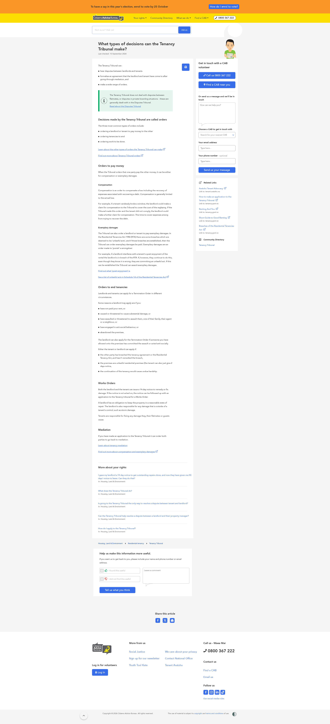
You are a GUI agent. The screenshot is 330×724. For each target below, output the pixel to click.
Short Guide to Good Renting (213, 217)
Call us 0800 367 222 (217, 75)
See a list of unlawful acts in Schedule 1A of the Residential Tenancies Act (132, 277)
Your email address (208, 142)
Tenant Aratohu (174, 665)
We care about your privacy (181, 651)
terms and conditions (215, 713)
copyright (198, 713)
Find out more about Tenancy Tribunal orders (119, 155)
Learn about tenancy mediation (112, 445)
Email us (208, 677)
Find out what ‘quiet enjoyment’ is (114, 271)
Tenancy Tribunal (156, 543)
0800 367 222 (221, 651)
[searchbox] (135, 29)
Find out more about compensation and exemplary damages (126, 451)
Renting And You (207, 209)
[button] (140, 18)
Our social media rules (213, 698)
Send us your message (217, 170)
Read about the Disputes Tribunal (125, 106)
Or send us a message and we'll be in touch (216, 98)
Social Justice (137, 651)
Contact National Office (179, 658)
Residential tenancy (136, 543)
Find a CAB (210, 670)
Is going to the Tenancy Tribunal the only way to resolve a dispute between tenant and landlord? (143, 503)
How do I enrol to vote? (224, 6)
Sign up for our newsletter (144, 658)
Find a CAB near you (217, 84)
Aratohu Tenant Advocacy (211, 188)
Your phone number (213, 155)
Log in (101, 672)
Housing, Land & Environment (110, 543)
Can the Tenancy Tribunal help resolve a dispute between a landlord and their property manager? (143, 516)
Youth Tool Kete (138, 665)
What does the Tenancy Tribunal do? (115, 490)
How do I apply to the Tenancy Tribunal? (117, 528)
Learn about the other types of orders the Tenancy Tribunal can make (130, 149)
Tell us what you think (117, 590)
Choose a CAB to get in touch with (215, 129)
